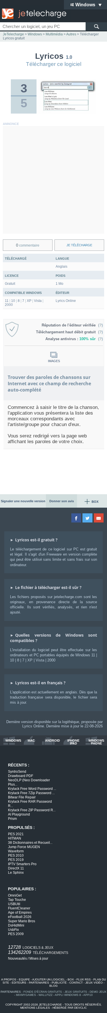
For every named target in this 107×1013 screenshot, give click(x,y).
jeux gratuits (75, 991)
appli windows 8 (68, 994)
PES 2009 (16, 934)
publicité (59, 982)
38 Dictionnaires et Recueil (30, 843)
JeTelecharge (13, 34)
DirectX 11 (16, 868)
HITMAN (14, 838)
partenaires (39, 982)
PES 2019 (16, 860)
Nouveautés (17, 958)
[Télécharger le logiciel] (67, 112)
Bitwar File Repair (22, 797)
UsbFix (13, 930)
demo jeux (98, 991)
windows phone (96, 742)
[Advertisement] (53, 180)
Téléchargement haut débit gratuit (67, 332)
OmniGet (15, 895)
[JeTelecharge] (33, 13)
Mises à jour (38, 958)
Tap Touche (17, 900)
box (71, 979)
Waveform (16, 851)
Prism (12, 819)
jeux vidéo (94, 982)
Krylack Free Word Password (32, 789)
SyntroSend (17, 772)
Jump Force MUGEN (24, 847)
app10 (88, 994)
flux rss (83, 979)
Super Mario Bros (21, 921)
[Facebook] (76, 517)
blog (53, 985)
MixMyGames (26, 994)
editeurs (19, 982)
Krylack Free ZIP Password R (32, 810)
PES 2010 (16, 855)
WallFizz (46, 994)
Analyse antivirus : (70, 339)
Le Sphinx (16, 873)
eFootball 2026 (19, 917)
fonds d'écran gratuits (42, 991)
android (52, 740)
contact (76, 982)
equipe (24, 979)
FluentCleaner (19, 908)
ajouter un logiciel (48, 979)
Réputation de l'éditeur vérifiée (70, 325)
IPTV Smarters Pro (22, 864)
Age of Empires (20, 913)
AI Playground (19, 814)
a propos (8, 979)
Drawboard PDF (20, 776)
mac (31, 740)
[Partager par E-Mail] (99, 517)
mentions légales (35, 1007)
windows (13, 740)
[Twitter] (87, 517)
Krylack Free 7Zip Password (31, 793)
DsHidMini (16, 925)
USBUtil (14, 904)
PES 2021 (16, 834)
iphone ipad (73, 742)
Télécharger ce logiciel (53, 64)
